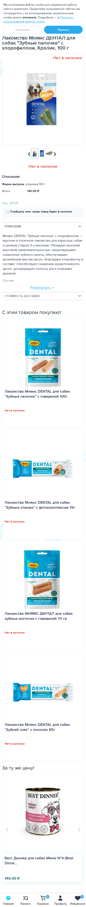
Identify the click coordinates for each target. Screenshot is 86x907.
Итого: (6, 191)
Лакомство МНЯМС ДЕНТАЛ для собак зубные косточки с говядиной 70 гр (39, 616)
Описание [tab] (13, 226)
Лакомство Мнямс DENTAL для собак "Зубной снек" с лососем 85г (37, 727)
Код (4, 203)
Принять (63, 30)
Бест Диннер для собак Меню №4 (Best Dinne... (39, 861)
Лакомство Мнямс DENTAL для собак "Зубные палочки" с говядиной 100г (37, 394)
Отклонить (22, 30)
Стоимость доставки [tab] (22, 296)
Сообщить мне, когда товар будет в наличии (41, 211)
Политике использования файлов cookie (38, 19)
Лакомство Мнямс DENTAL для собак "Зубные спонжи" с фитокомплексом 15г (40, 505)
